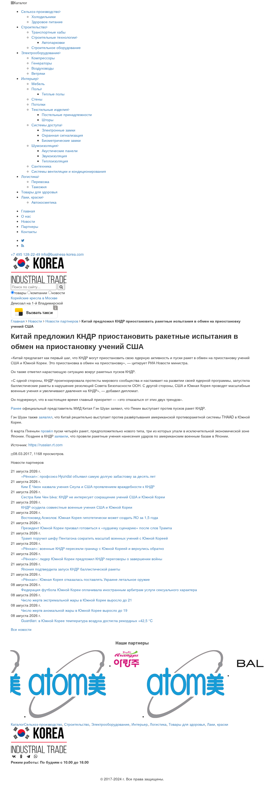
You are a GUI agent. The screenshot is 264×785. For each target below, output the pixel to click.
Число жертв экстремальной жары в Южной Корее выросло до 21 (76, 599)
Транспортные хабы (48, 32)
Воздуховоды (42, 68)
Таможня (39, 186)
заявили (61, 436)
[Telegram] (28, 756)
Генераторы (41, 62)
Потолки (38, 104)
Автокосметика (43, 202)
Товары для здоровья (39, 191)
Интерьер (29, 78)
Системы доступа (46, 124)
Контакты (29, 231)
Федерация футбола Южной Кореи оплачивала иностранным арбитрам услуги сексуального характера (109, 589)
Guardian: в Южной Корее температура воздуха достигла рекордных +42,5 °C (87, 620)
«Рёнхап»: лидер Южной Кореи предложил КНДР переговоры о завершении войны (91, 558)
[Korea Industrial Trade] (39, 269)
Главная (28, 210)
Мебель (38, 83)
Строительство (33, 26)
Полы (36, 88)
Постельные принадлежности (67, 114)
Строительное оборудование (56, 47)
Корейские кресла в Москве (34, 297)
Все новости (21, 629)
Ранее (16, 408)
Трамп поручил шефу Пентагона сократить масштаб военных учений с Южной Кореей (94, 538)
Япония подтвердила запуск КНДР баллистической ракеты (70, 569)
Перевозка (40, 181)
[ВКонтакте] (14, 756)
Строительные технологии (53, 37)
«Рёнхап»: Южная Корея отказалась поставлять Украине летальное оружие (85, 579)
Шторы (47, 119)
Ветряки (38, 73)
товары (20, 292)
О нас (26, 216)
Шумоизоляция (44, 145)
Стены (36, 99)
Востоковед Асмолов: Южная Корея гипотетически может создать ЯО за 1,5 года (89, 517)
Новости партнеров (61, 321)
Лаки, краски (31, 197)
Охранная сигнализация (62, 135)
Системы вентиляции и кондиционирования (68, 171)
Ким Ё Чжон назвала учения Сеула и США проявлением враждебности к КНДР (87, 486)
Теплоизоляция (55, 160)
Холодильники (43, 16)
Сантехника (41, 166)
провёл (47, 430)
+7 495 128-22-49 (25, 254)
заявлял (45, 416)
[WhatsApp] (35, 756)
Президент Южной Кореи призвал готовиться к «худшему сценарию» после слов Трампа (96, 527)
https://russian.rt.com (45, 444)
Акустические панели (60, 150)
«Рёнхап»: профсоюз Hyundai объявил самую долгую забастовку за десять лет (88, 476)
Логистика (29, 176)
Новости (28, 221)
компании (39, 292)
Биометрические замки (61, 140)
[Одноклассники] (21, 756)
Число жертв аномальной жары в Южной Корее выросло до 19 (74, 610)
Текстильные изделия (49, 109)
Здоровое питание (47, 21)
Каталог (17, 724)
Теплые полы (53, 93)
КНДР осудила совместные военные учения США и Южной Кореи (76, 507)
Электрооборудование (40, 52)
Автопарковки (53, 42)
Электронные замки (58, 130)
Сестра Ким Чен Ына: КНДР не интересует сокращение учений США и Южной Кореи (93, 496)
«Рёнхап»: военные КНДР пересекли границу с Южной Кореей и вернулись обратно (92, 548)
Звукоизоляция (54, 155)
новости (58, 292)
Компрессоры (43, 57)
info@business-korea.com (62, 254)
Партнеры (29, 226)
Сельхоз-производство (40, 11)
